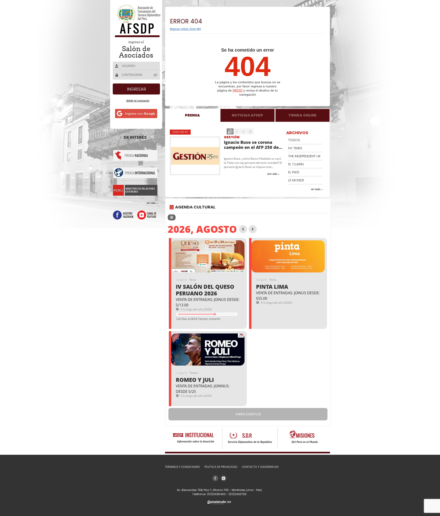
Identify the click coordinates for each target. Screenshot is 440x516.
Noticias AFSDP (247, 115)
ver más (151, 202)
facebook (123, 215)
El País (293, 172)
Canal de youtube (146, 215)
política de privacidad (220, 467)
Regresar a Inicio (179, 29)
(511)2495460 (216, 494)
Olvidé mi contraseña (137, 100)
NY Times (295, 148)
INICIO (237, 90)
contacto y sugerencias (260, 467)
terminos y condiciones (182, 467)
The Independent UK (304, 156)
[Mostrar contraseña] (155, 74)
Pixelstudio (219, 502)
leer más (272, 173)
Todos (294, 140)
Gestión (231, 137)
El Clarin (296, 164)
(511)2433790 (238, 494)
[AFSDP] (136, 36)
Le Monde (296, 180)
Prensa (192, 115)
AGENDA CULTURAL (195, 207)
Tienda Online (302, 115)
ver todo (315, 189)
